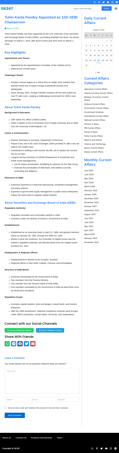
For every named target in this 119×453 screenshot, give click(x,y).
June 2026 (89, 174)
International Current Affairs (96, 116)
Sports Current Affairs (94, 148)
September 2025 (91, 210)
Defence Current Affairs (94, 104)
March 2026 (89, 186)
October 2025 (90, 206)
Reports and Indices (93, 140)
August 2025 (90, 214)
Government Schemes (94, 112)
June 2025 (89, 222)
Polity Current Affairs (93, 136)
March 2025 (89, 234)
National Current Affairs (94, 120)
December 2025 (91, 198)
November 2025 (91, 202)
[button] (116, 8)
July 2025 (88, 218)
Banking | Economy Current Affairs (96, 98)
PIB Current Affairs (92, 128)
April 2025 (89, 230)
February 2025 (90, 238)
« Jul (97, 72)
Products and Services (41, 437)
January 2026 (90, 194)
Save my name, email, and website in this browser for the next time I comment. (38, 408)
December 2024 (91, 242)
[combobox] (86, 8)
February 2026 (90, 190)
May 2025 (88, 226)
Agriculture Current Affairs (95, 89)
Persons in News (91, 124)
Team (59, 437)
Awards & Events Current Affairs (98, 93)
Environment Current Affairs (96, 108)
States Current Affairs (93, 152)
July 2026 (88, 170)
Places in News (91, 132)
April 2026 (89, 182)
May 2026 (88, 178)
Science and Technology (95, 144)
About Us (6, 437)
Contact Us (21, 437)
